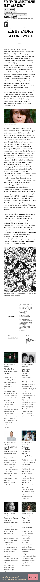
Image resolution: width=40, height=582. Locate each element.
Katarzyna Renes (11, 518)
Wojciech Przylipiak (26, 447)
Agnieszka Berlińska (26, 369)
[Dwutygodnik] (18, 18)
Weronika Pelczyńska (26, 519)
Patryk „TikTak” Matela (10, 447)
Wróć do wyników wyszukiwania (14, 49)
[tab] (9, 9)
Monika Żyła (9, 368)
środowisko (29, 339)
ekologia (28, 341)
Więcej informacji (11, 579)
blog (27, 338)
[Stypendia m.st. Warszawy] (15, 28)
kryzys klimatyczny (29, 343)
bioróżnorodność (31, 340)
